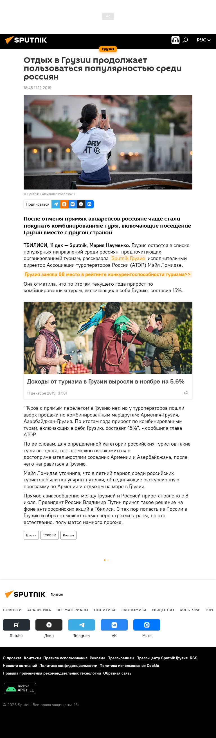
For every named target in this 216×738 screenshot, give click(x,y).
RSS (193, 657)
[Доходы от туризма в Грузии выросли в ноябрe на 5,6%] (108, 338)
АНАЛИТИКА (39, 609)
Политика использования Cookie (129, 665)
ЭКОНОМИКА (134, 609)
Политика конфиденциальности (68, 665)
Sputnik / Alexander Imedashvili (51, 194)
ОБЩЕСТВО (163, 609)
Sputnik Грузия (128, 258)
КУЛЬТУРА (189, 609)
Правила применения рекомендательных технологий (52, 673)
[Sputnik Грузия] (27, 44)
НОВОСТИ (12, 609)
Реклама (97, 657)
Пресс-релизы (120, 657)
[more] (186, 392)
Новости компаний (20, 665)
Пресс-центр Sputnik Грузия (162, 657)
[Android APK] (20, 689)
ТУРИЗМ (49, 535)
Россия (68, 535)
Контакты (32, 657)
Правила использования (65, 657)
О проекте (12, 657)
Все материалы (72, 609)
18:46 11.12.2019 (37, 87)
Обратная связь (117, 673)
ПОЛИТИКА (105, 609)
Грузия (31, 535)
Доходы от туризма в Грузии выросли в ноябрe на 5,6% (105, 381)
